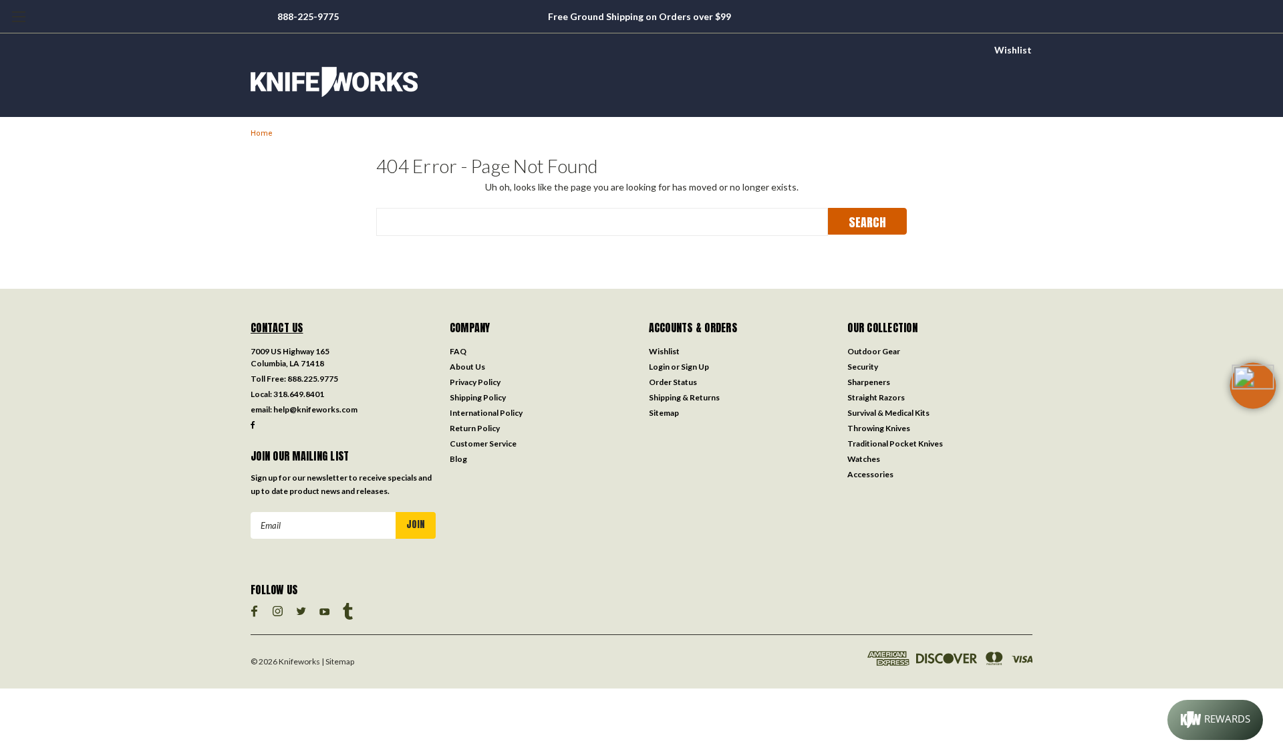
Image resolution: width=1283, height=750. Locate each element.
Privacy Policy (475, 382)
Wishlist (1013, 49)
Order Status (673, 382)
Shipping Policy (478, 397)
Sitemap (664, 413)
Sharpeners (868, 382)
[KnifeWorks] (641, 82)
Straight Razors (876, 397)
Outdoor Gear (873, 351)
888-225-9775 (308, 16)
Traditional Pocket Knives (895, 444)
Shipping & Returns (684, 397)
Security (862, 367)
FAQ (458, 351)
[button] (1253, 407)
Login (659, 367)
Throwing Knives (878, 428)
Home (262, 133)
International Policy (486, 413)
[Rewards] (1215, 720)
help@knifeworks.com (315, 409)
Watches (863, 459)
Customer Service (483, 444)
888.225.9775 (312, 379)
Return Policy (475, 428)
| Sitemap (337, 661)
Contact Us (277, 328)
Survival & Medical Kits (888, 413)
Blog (458, 459)
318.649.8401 (298, 394)
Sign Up (695, 367)
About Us (467, 367)
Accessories (870, 474)
